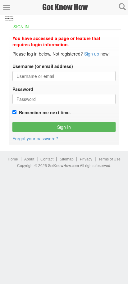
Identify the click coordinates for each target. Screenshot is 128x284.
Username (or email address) (42, 66)
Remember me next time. (43, 112)
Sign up (91, 54)
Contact (46, 159)
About (29, 159)
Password (22, 89)
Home (13, 159)
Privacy (86, 159)
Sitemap (67, 159)
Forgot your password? (35, 138)
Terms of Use (109, 159)
